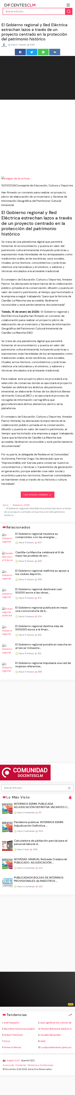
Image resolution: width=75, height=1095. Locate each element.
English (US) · (13, 1060)
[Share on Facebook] (20, 52)
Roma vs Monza (12, 1047)
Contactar (20, 1065)
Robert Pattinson (13, 1034)
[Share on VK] (54, 52)
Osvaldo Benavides (50, 1034)
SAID (43, 1041)
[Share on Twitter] (31, 52)
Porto (7, 1041)
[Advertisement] (37, 138)
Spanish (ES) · (28, 1060)
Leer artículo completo (36, 494)
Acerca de (8, 1065)
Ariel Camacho (11, 1022)
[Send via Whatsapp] (43, 52)
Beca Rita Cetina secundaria (19, 1028)
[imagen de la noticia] (37, 178)
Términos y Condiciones (40, 1065)
